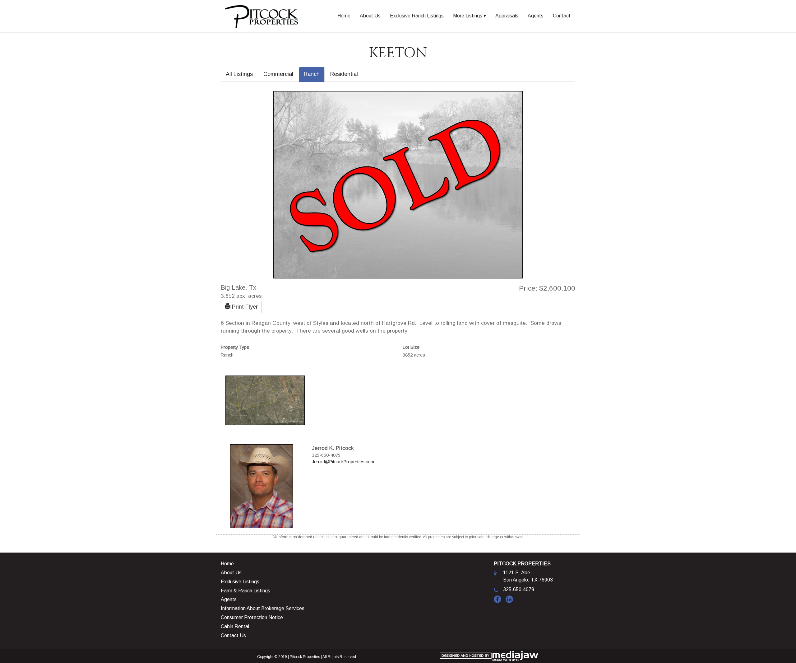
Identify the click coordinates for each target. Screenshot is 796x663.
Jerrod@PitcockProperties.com (343, 461)
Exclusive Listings (240, 581)
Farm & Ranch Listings (245, 590)
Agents (536, 15)
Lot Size (411, 347)
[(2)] (265, 400)
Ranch (312, 74)
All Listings (239, 74)
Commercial (278, 74)
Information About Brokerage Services (262, 608)
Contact (562, 15)
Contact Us (233, 635)
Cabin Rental (235, 626)
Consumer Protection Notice (252, 617)
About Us (370, 15)
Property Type (235, 347)
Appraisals (506, 15)
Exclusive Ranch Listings (417, 15)
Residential (344, 74)
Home (343, 15)
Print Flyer (244, 307)
